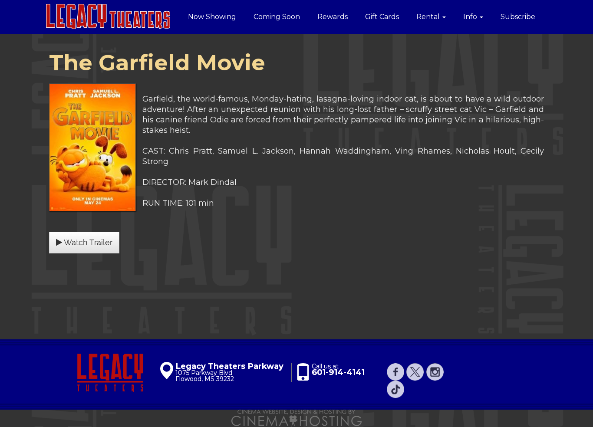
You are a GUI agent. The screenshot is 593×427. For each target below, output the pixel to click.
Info (471, 17)
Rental (428, 17)
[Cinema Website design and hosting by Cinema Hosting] (296, 418)
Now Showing (212, 17)
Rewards (332, 17)
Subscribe (518, 17)
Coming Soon (277, 17)
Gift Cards (382, 17)
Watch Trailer (87, 242)
